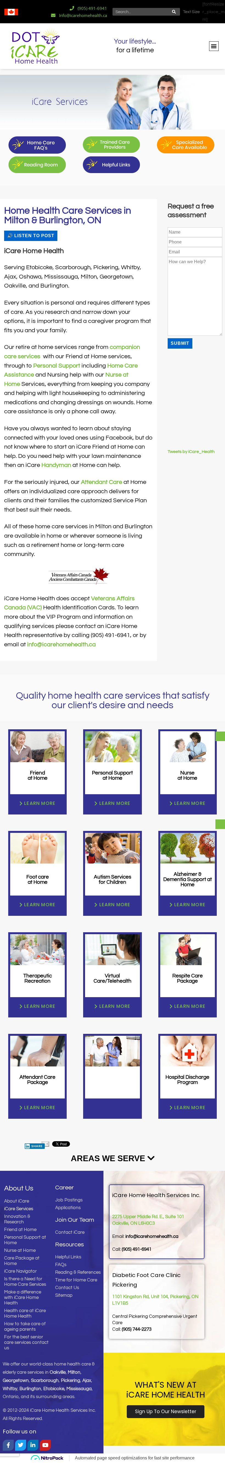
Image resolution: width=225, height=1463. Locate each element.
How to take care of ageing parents (25, 1326)
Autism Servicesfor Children (112, 879)
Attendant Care (101, 482)
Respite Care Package (187, 978)
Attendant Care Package (37, 1079)
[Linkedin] (32, 1445)
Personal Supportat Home (112, 775)
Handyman (56, 465)
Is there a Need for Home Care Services (25, 1281)
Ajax (86, 1380)
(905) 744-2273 (136, 1329)
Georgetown (16, 1380)
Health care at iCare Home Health (25, 1313)
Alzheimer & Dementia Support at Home (187, 879)
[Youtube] (45, 1445)
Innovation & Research (17, 1219)
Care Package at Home (22, 1261)
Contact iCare (70, 1232)
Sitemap (63, 1295)
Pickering (70, 1380)
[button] (214, 46)
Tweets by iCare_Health (191, 451)
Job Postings (69, 1200)
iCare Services (18, 1208)
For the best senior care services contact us (26, 1342)
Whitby (10, 1388)
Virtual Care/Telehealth (112, 978)
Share (37, 1146)
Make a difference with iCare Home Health (22, 1298)
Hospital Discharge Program (187, 1079)
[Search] (174, 11)
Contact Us (67, 1287)
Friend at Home (20, 1229)
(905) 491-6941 (136, 1249)
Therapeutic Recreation (37, 978)
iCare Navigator (20, 1271)
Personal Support (56, 366)
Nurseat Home (187, 775)
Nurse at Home (20, 1250)
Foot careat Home (37, 879)
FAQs (60, 1264)
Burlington (30, 1388)
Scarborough (45, 1380)
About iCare (16, 1201)
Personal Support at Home (25, 1240)
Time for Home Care (76, 1280)
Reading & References (78, 1272)
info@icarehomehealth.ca (61, 644)
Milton (74, 1372)
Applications (68, 1207)
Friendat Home (37, 775)
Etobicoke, (54, 1388)
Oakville (58, 1372)
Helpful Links (68, 1257)
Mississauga (79, 1388)
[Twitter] (20, 1445)
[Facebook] (8, 1445)
